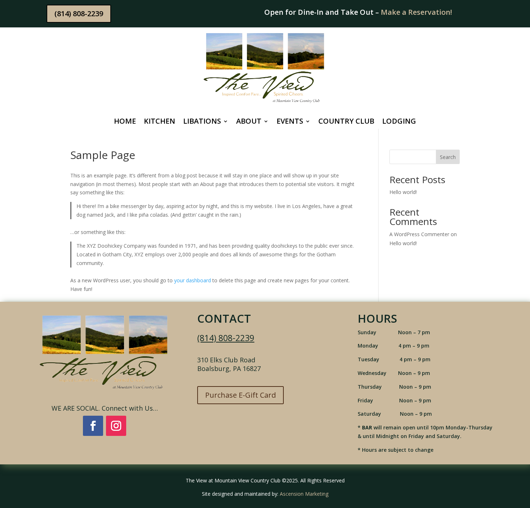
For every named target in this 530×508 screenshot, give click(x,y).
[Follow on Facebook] (93, 426)
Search (448, 157)
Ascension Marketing (304, 493)
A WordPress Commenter (419, 234)
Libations (202, 122)
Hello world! (403, 192)
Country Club (346, 122)
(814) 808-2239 (78, 13)
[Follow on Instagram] (116, 426)
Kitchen (159, 122)
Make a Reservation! (416, 12)
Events (290, 122)
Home (125, 122)
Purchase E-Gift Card (240, 395)
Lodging (399, 122)
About (248, 122)
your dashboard (192, 280)
